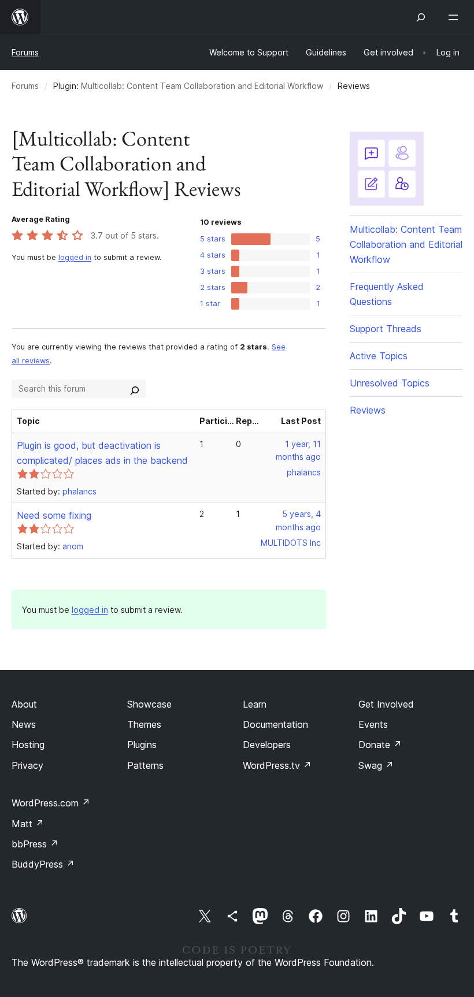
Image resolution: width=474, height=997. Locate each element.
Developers (267, 744)
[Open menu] (455, 17)
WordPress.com (51, 803)
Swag (376, 765)
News (24, 724)
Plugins (142, 744)
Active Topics (379, 356)
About (24, 704)
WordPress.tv (277, 765)
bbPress (35, 844)
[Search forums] (135, 389)
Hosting (28, 744)
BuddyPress (43, 864)
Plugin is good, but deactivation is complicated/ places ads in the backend (102, 453)
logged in (74, 257)
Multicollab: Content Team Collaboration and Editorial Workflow (202, 86)
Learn (254, 704)
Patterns (145, 765)
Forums (25, 52)
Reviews (368, 410)
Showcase (149, 704)
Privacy (27, 765)
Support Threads (385, 328)
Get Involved (386, 704)
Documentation (275, 724)
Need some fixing (54, 515)
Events (373, 724)
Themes (144, 724)
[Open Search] (421, 17)
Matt (28, 823)
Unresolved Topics (389, 383)
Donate (380, 744)
